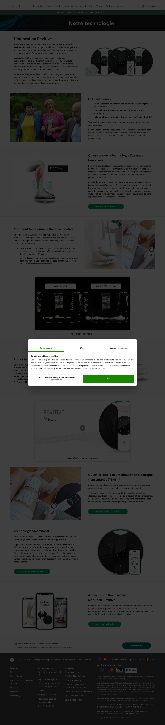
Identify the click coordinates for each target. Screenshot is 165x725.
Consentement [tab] (46, 348)
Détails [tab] (83, 348)
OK (108, 379)
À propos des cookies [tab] (118, 348)
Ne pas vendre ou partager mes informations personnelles (56, 379)
